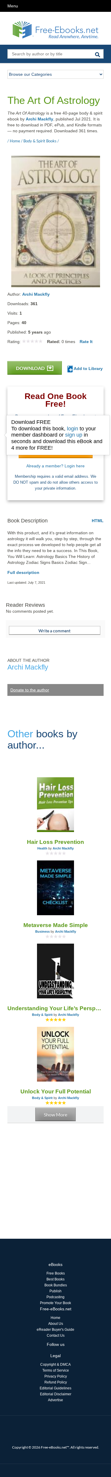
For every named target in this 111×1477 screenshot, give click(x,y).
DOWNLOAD (31, 368)
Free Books (55, 1273)
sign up (73, 435)
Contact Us (56, 1335)
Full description (23, 572)
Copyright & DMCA (55, 1364)
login (72, 429)
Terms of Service (55, 1370)
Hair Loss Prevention (55, 842)
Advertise (55, 1400)
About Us (55, 1324)
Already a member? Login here (55, 466)
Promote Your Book (55, 1303)
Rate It (86, 341)
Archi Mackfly (39, 119)
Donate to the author (29, 690)
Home (55, 1318)
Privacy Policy (55, 1376)
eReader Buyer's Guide (55, 1330)
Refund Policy (55, 1382)
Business (42, 931)
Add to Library (88, 368)
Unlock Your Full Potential (55, 1091)
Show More (55, 1114)
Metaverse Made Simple (55, 925)
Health (42, 848)
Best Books (55, 1279)
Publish (55, 1291)
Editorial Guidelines (55, 1388)
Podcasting (55, 1297)
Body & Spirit (42, 1014)
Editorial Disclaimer (55, 1394)
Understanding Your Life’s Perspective (55, 1008)
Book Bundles (55, 1285)
